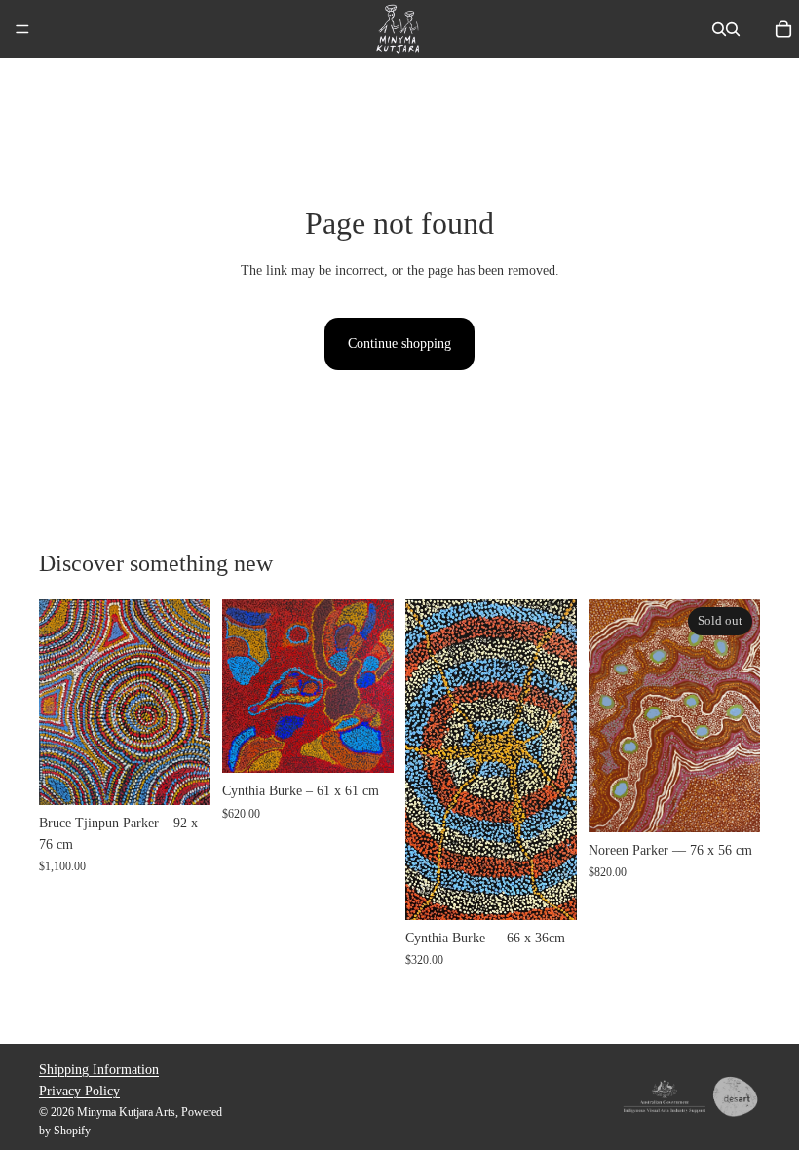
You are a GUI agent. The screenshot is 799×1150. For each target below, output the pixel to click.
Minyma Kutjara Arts (126, 1112)
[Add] (180, 774)
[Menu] (22, 29)
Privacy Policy (79, 1091)
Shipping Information (99, 1069)
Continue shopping (399, 343)
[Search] (719, 29)
